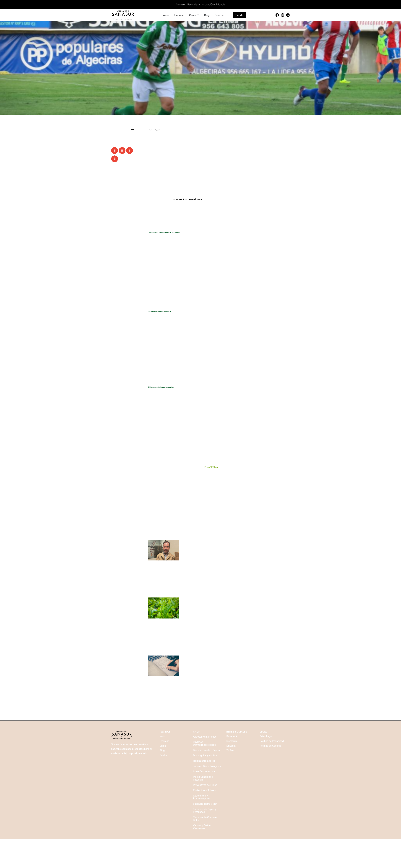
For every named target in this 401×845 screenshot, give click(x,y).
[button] (114, 150)
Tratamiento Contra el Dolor (205, 819)
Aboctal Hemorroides (204, 736)
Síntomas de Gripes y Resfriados (204, 810)
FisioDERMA (211, 467)
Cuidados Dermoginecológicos (204, 743)
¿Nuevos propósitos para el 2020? (205, 657)
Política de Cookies (270, 745)
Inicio (162, 736)
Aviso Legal (266, 736)
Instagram (231, 741)
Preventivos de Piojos (205, 785)
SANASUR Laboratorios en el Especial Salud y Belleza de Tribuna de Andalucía (235, 542)
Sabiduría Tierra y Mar (205, 803)
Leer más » (187, 572)
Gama (163, 745)
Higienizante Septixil (204, 760)
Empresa (164, 741)
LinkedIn (231, 745)
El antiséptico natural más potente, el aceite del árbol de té (223, 599)
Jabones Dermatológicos (207, 766)
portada (154, 130)
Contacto (165, 755)
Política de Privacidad (272, 741)
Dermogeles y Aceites (205, 755)
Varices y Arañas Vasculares (202, 827)
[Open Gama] (198, 15)
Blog (162, 750)
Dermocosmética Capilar (206, 750)
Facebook (231, 736)
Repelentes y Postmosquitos (201, 797)
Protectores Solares (204, 790)
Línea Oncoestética (204, 771)
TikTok (230, 750)
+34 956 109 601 (269, 842)
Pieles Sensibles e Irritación (203, 778)
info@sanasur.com (286, 842)
